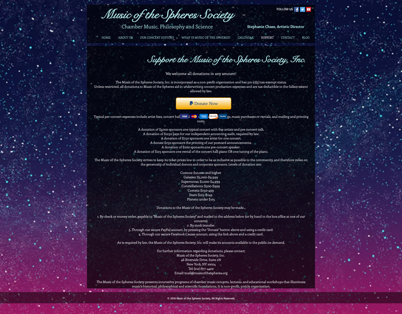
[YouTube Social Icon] (308, 9)
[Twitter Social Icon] (302, 9)
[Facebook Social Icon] (296, 9)
